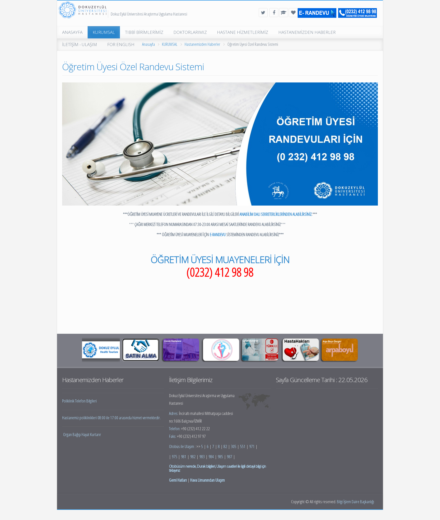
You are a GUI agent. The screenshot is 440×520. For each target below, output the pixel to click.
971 (252, 446)
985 (220, 456)
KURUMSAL (169, 44)
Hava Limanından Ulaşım (207, 480)
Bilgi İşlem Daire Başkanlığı (355, 501)
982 (193, 456)
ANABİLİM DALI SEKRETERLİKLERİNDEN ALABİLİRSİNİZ (276, 214)
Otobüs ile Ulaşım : (182, 446)
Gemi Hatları (178, 480)
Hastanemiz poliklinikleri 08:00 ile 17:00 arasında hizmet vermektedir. (111, 418)
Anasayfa (148, 44)
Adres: (174, 413)
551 (242, 446)
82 (225, 446)
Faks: (173, 436)
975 (174, 456)
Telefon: (175, 428)
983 (202, 456)
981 (183, 456)
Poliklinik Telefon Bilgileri (79, 401)
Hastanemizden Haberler (202, 44)
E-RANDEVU (218, 234)
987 (229, 456)
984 (211, 456)
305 (233, 446)
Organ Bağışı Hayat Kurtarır (82, 434)
